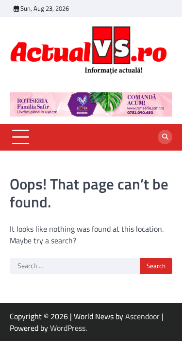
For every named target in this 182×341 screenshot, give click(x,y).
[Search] (165, 137)
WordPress (67, 328)
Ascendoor (142, 316)
